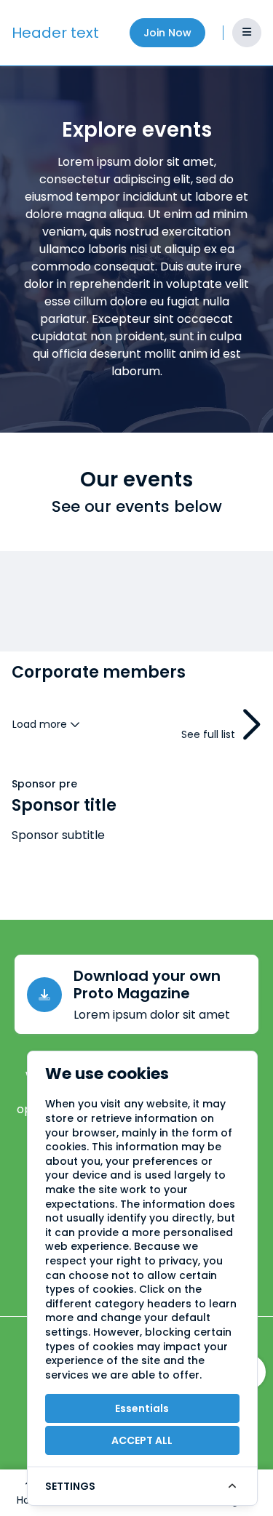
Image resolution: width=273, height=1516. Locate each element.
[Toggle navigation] (246, 32)
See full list (208, 734)
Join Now (167, 32)
